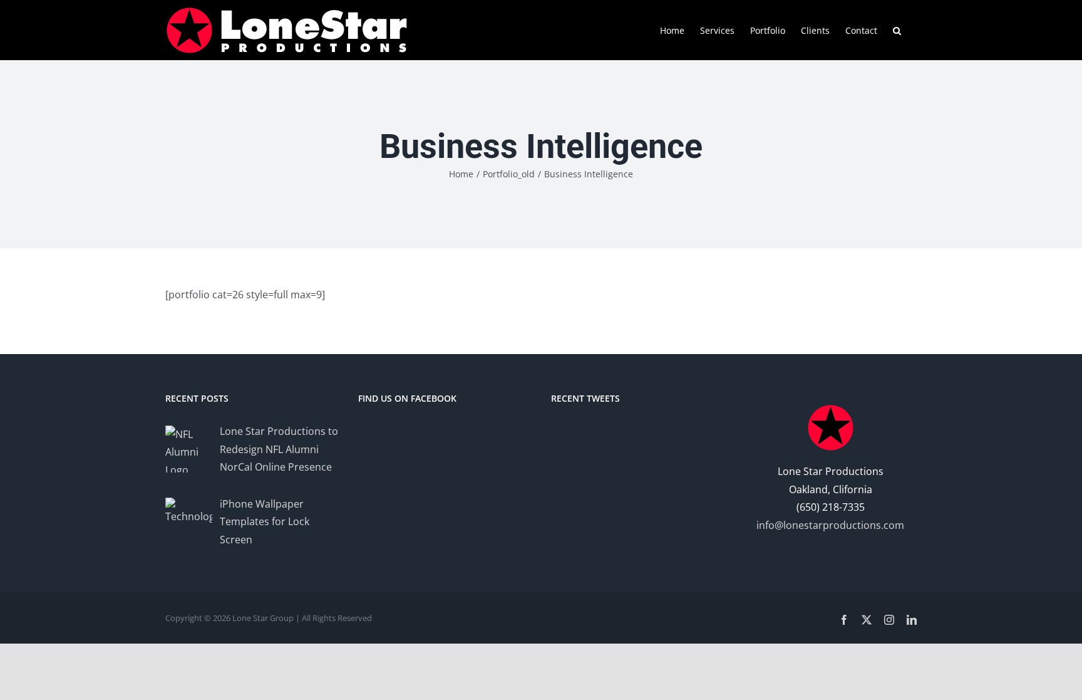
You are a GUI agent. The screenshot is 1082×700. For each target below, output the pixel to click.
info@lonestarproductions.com (830, 525)
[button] (897, 29)
